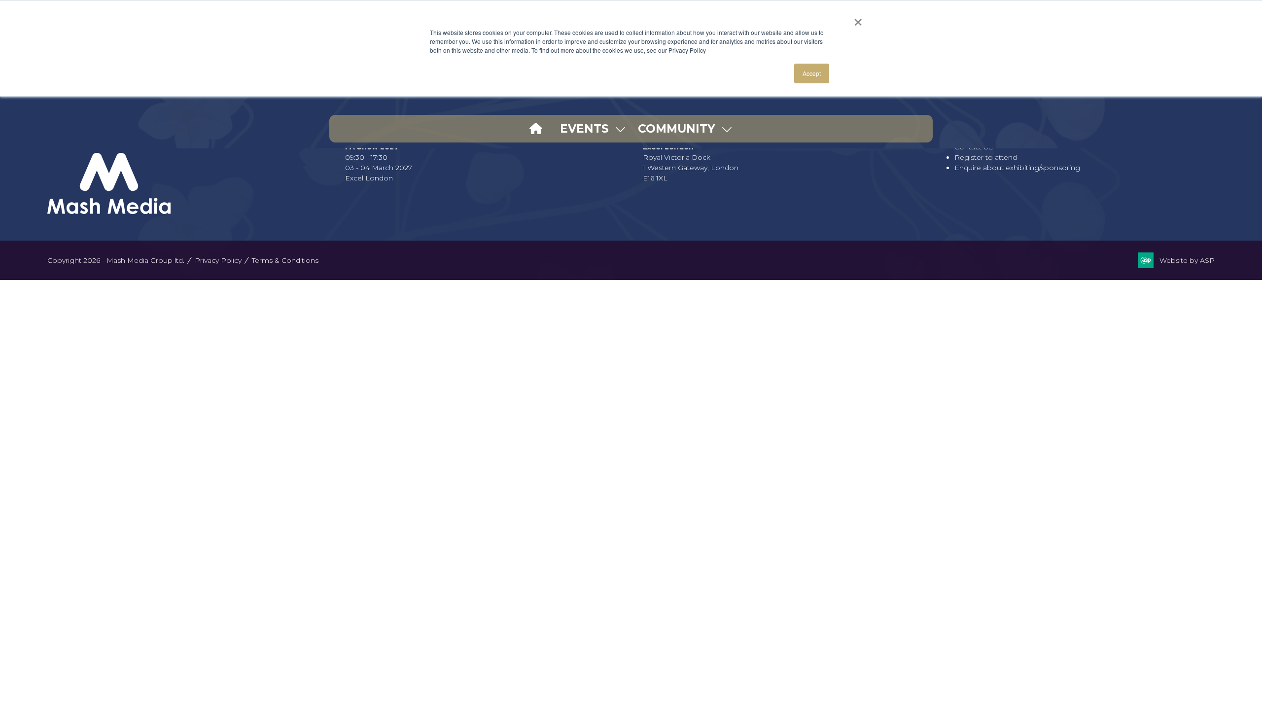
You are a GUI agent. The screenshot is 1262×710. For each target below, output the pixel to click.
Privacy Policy (218, 260)
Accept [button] (812, 73)
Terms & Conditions (285, 260)
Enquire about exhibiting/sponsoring (1017, 167)
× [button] (858, 18)
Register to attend (985, 157)
